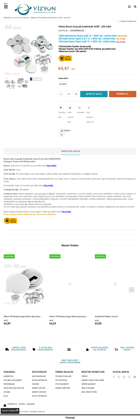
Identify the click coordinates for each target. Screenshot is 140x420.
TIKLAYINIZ (66, 212)
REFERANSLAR (9, 384)
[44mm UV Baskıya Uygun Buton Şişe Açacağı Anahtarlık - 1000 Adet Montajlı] (70, 284)
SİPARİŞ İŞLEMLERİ (88, 384)
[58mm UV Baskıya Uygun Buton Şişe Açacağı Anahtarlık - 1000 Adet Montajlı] (24, 284)
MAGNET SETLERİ (38, 388)
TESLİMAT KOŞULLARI (63, 376)
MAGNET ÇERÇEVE (39, 392)
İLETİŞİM (7, 392)
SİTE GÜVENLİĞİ (61, 380)
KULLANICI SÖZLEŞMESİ (13, 380)
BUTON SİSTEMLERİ (39, 380)
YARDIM (84, 376)
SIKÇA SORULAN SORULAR (14, 388)
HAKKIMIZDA (8, 376)
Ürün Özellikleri (70, 151)
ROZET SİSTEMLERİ (39, 396)
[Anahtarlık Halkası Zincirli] (115, 284)
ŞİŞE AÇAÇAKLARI (39, 376)
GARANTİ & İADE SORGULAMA (92, 380)
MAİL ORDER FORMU (89, 392)
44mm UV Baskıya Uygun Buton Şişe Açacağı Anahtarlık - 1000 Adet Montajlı (68, 316)
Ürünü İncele (34, 289)
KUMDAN (35, 384)
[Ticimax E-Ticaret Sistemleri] (70, 418)
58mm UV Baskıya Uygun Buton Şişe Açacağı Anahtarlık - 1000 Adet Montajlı (23, 316)
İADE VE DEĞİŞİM (87, 388)
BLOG (6, 396)
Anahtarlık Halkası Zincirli (106, 316)
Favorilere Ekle (24, 289)
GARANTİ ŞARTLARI (62, 388)
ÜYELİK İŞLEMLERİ (62, 384)
